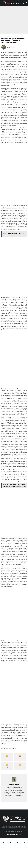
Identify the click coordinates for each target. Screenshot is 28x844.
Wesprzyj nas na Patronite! (14, 834)
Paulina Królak (10, 47)
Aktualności (3, 36)
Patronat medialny (11, 831)
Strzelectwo (8, 36)
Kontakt (19, 831)
